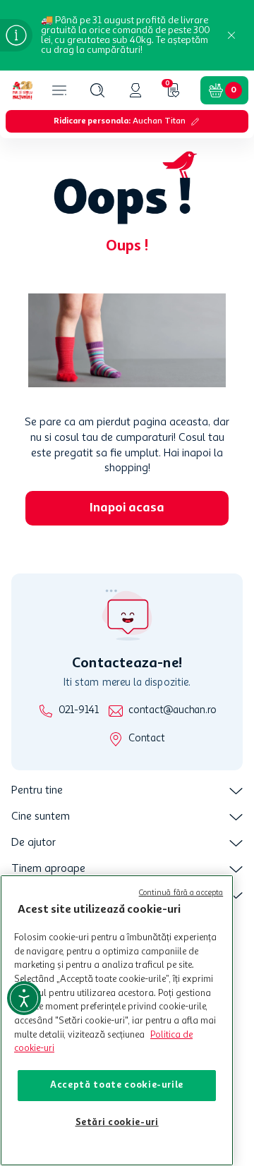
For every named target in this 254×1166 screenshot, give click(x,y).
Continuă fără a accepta (181, 893)
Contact (146, 739)
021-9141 (79, 710)
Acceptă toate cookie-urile (116, 1085)
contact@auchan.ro (172, 710)
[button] (97, 90)
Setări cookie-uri (117, 1122)
